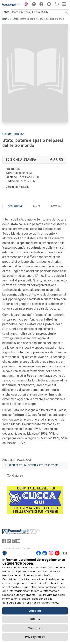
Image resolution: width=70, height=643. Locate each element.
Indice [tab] (36, 206)
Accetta (35, 611)
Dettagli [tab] (56, 206)
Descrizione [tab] (15, 206)
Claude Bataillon (13, 134)
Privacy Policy (35, 637)
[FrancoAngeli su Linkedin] (9, 542)
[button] (25, 4)
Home (5, 19)
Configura (35, 628)
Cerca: (6, 12)
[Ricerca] (66, 12)
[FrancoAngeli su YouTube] (18, 542)
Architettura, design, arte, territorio (34, 465)
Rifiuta (35, 619)
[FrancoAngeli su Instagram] (14, 542)
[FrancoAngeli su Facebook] (4, 542)
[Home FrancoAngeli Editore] (11, 4)
